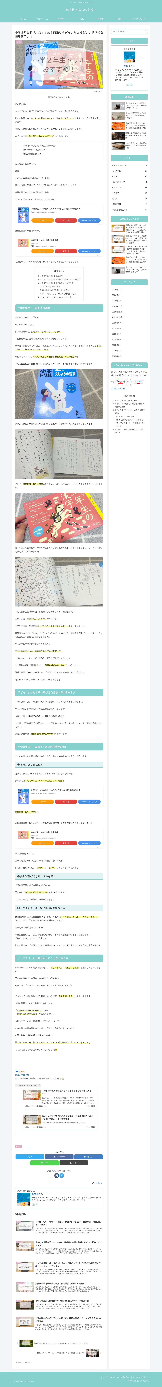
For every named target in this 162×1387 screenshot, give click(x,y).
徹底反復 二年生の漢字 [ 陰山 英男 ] (45, 240)
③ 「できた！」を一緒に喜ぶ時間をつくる (59, 294)
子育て (19, 1146)
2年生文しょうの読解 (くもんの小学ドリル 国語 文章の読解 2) (55, 209)
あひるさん (37, 1194)
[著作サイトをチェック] (56, 1175)
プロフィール (114, 1377)
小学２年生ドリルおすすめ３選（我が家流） (57, 283)
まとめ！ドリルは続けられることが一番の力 (57, 297)
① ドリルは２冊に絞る (51, 287)
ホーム (105, 1377)
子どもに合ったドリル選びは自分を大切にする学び (60, 279)
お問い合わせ (125, 1377)
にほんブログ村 (22, 1075)
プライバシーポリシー (140, 1377)
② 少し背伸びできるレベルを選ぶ (55, 290)
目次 (56, 271)
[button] (74, 1162)
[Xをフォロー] (62, 1175)
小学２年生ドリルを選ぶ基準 (51, 276)
